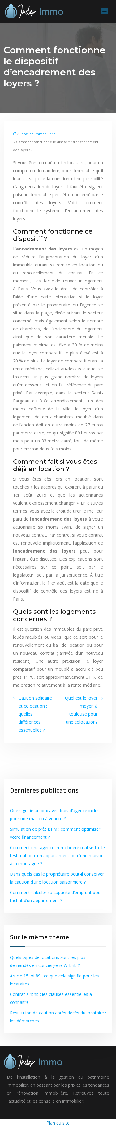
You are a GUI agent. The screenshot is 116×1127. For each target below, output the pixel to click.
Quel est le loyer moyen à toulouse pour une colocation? (81, 710)
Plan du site (58, 1123)
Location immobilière (37, 133)
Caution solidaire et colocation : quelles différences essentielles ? (35, 714)
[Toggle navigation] (104, 11)
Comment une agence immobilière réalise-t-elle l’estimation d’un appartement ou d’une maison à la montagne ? (57, 855)
